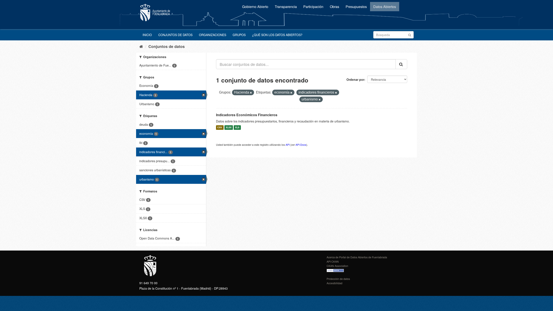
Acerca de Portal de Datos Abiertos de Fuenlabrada (357, 257)
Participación (313, 6)
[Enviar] (410, 34)
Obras (334, 6)
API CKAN (333, 261)
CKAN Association (337, 266)
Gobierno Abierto (255, 6)
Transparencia (286, 6)
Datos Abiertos (384, 6)
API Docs (301, 144)
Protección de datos (338, 279)
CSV (219, 127)
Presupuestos (356, 6)
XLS (237, 127)
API (288, 144)
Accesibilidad (334, 283)
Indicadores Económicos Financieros (246, 114)
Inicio (147, 35)
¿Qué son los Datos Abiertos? (277, 35)
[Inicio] (141, 46)
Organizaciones (212, 35)
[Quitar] (251, 92)
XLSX (229, 127)
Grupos (239, 35)
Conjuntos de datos (175, 35)
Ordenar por (355, 79)
